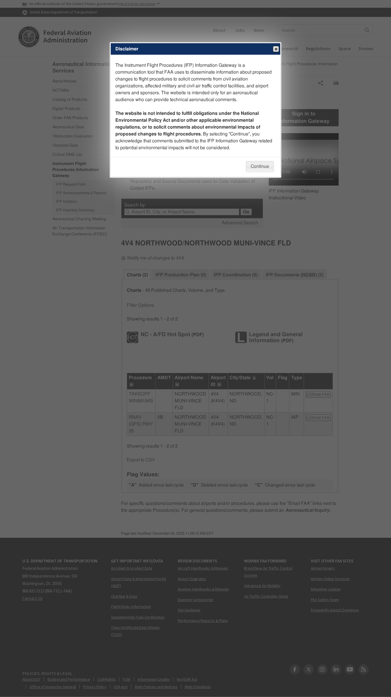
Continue (260, 166)
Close (276, 49)
